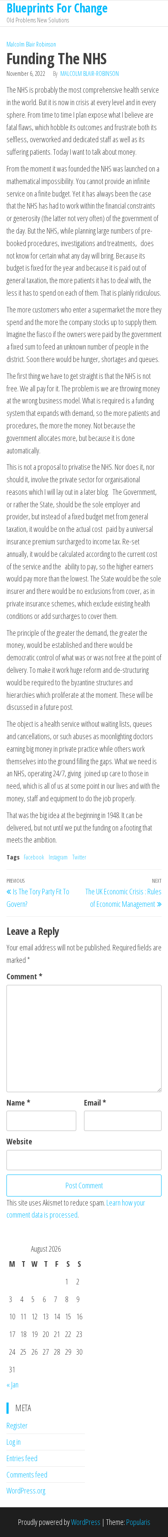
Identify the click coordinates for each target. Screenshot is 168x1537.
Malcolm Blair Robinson (31, 44)
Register (17, 1425)
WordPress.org (25, 1490)
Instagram (58, 857)
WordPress (85, 1522)
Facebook (34, 857)
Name (18, 1102)
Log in (13, 1442)
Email (95, 1102)
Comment (24, 976)
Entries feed (21, 1458)
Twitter (79, 857)
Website (19, 1141)
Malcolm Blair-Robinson (89, 73)
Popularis (138, 1522)
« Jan (12, 1384)
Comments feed (26, 1474)
